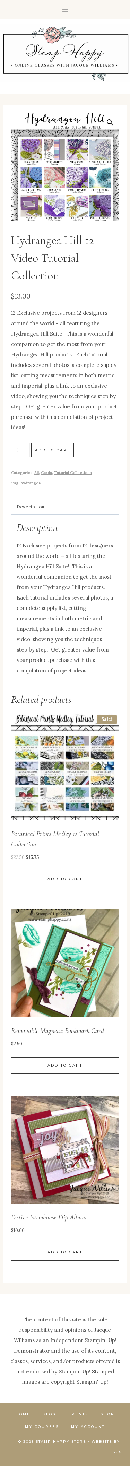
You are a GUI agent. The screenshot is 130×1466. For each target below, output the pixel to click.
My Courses (42, 1426)
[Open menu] (65, 9)
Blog (49, 1414)
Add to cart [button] (65, 879)
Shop (108, 1414)
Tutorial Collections (73, 472)
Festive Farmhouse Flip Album (48, 1217)
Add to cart (52, 450)
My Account (88, 1426)
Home (23, 1414)
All (36, 472)
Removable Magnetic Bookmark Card (57, 1031)
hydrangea (30, 483)
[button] (110, 122)
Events (78, 1414)
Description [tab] (30, 506)
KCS (117, 1452)
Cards (46, 472)
